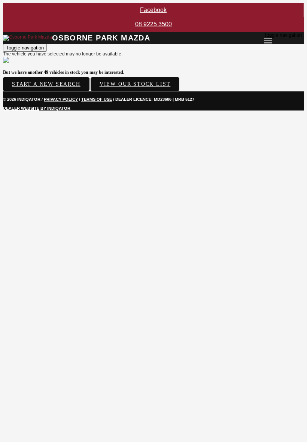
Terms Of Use (96, 99)
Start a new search (46, 84)
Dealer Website (21, 108)
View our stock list (135, 84)
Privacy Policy (61, 99)
